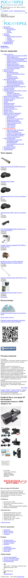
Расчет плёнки (7, 549)
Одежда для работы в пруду (14, 123)
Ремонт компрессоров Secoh (14, 36)
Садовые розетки (8, 100)
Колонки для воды (9, 111)
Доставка (9, 32)
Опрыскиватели (11, 124)
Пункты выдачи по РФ (10, 541)
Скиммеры (6, 534)
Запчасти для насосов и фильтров (16, 134)
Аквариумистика (8, 149)
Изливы (6, 102)
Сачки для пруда (11, 125)
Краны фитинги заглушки (14, 121)
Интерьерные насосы (12, 72)
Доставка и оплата (9, 28)
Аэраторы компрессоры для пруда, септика (15, 90)
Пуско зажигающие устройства (15, 135)
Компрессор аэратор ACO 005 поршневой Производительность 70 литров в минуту (12, 262)
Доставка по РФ (11, 29)
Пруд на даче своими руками (11, 558)
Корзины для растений (13, 120)
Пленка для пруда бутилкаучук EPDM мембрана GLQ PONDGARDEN (17, 59)
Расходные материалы (9, 128)
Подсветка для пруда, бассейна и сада (14, 97)
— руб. (8, 10)
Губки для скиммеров (12, 131)
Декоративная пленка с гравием (15, 65)
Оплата (9, 31)
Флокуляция (10, 145)
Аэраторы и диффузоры (13, 93)
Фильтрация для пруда (10, 79)
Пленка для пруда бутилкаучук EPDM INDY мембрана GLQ (17, 56)
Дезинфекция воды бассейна (14, 139)
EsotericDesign (20, 576)
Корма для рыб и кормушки (11, 96)
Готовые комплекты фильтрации (15, 83)
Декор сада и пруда (12, 116)
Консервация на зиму (12, 141)
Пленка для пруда (8, 54)
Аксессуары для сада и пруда (11, 114)
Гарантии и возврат (9, 543)
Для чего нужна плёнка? (10, 557)
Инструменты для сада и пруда (15, 118)
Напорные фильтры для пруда (15, 81)
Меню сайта (4, 14)
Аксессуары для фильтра (13, 85)
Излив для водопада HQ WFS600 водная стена (13, 166)
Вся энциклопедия (9, 561)
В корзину (3, 169)
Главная (3, 389)
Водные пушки (8, 110)
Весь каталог (7, 26)
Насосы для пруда (8, 71)
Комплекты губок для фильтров (15, 130)
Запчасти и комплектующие (14, 95)
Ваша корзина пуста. (19, 10)
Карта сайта (7, 551)
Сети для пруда (11, 127)
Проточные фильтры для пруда (15, 82)
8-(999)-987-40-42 (8, 43)
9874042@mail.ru (8, 42)
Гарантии (9, 39)
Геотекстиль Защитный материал (15, 67)
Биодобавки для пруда (10, 146)
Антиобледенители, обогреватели (13, 106)
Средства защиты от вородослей (15, 144)
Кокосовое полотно (9, 69)
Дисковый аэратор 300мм (7, 181)
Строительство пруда (9, 148)
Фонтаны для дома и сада (10, 109)
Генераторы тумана (9, 104)
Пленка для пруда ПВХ (13, 64)
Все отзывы (24, 387)
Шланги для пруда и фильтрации (12, 113)
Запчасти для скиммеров (13, 137)
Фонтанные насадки (9, 103)
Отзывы (9, 38)
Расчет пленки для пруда (7, 317)
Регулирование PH (12, 142)
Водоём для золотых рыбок (11, 560)
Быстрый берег (11, 117)
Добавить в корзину (9, 474)
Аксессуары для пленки (13, 68)
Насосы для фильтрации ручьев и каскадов (14, 390)
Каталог (8, 389)
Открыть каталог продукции (7, 16)
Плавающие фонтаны (12, 78)
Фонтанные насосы (12, 76)
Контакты (6, 33)
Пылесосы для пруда (9, 99)
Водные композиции (9, 107)
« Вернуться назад (5, 522)
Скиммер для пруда (9, 89)
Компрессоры (10, 92)
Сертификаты (10, 40)
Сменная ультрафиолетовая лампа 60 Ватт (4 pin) (14, 277)
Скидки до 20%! (5, 47)
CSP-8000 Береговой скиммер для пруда (11, 292)
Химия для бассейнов (9, 138)
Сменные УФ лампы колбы (14, 132)
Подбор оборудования (9, 548)
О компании (7, 35)
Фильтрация (7, 529)
